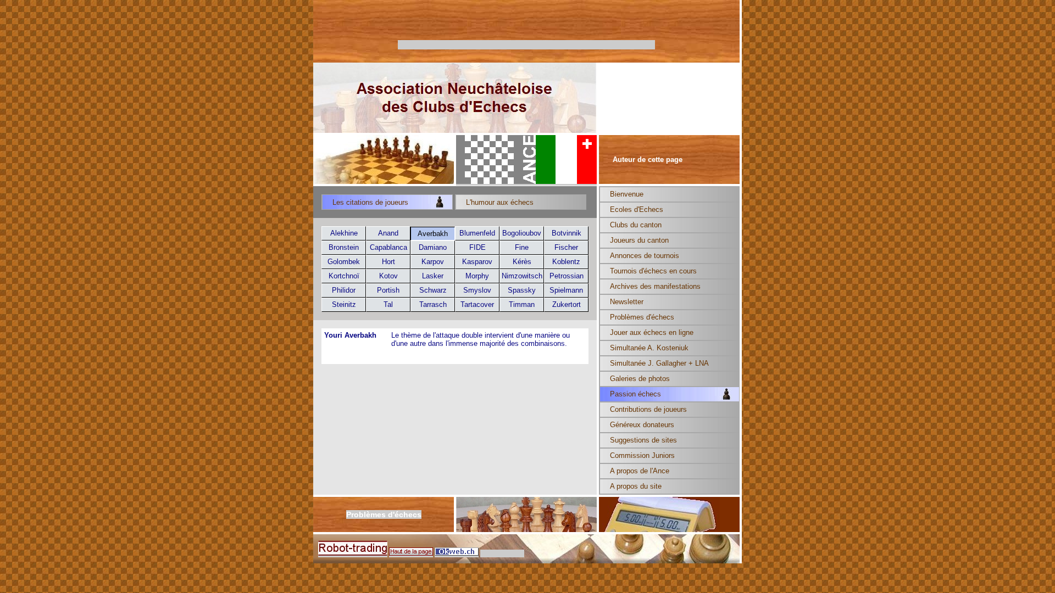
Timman (522, 304)
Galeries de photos (640, 378)
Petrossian (566, 276)
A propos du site (636, 486)
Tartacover (477, 304)
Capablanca (388, 247)
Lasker (432, 276)
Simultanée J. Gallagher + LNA (659, 363)
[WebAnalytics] (502, 553)
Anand (388, 233)
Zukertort (566, 304)
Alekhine (344, 233)
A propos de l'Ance (639, 471)
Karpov (432, 262)
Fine (522, 247)
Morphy (477, 276)
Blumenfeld (477, 233)
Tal (388, 304)
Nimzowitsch (522, 276)
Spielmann (566, 290)
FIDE (477, 247)
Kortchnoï (344, 276)
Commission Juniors (642, 455)
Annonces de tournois (644, 255)
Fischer (566, 247)
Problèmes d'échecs (642, 317)
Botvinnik (566, 233)
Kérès (522, 262)
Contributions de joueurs (648, 409)
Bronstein (344, 247)
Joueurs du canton (639, 240)
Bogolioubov (521, 233)
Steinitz (344, 304)
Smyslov (477, 290)
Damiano (433, 247)
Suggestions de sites (643, 440)
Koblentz (566, 262)
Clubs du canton (636, 225)
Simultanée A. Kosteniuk (649, 348)
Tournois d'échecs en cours (653, 271)
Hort (388, 262)
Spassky (522, 290)
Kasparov (477, 262)
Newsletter (626, 302)
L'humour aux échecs (500, 202)
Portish (388, 290)
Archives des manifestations (655, 286)
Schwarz (433, 290)
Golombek (343, 262)
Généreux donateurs (642, 425)
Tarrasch (433, 304)
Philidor (344, 290)
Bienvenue (626, 194)
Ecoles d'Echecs (636, 209)
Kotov (388, 276)
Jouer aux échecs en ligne (651, 332)
